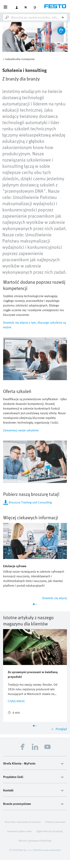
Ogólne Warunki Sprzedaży (49, 831)
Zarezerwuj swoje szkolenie (21, 430)
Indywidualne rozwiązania (20, 59)
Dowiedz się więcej (54, 598)
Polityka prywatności (55, 822)
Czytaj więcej (16, 700)
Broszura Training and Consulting (30, 502)
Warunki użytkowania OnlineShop (35, 840)
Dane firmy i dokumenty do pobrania (23, 822)
